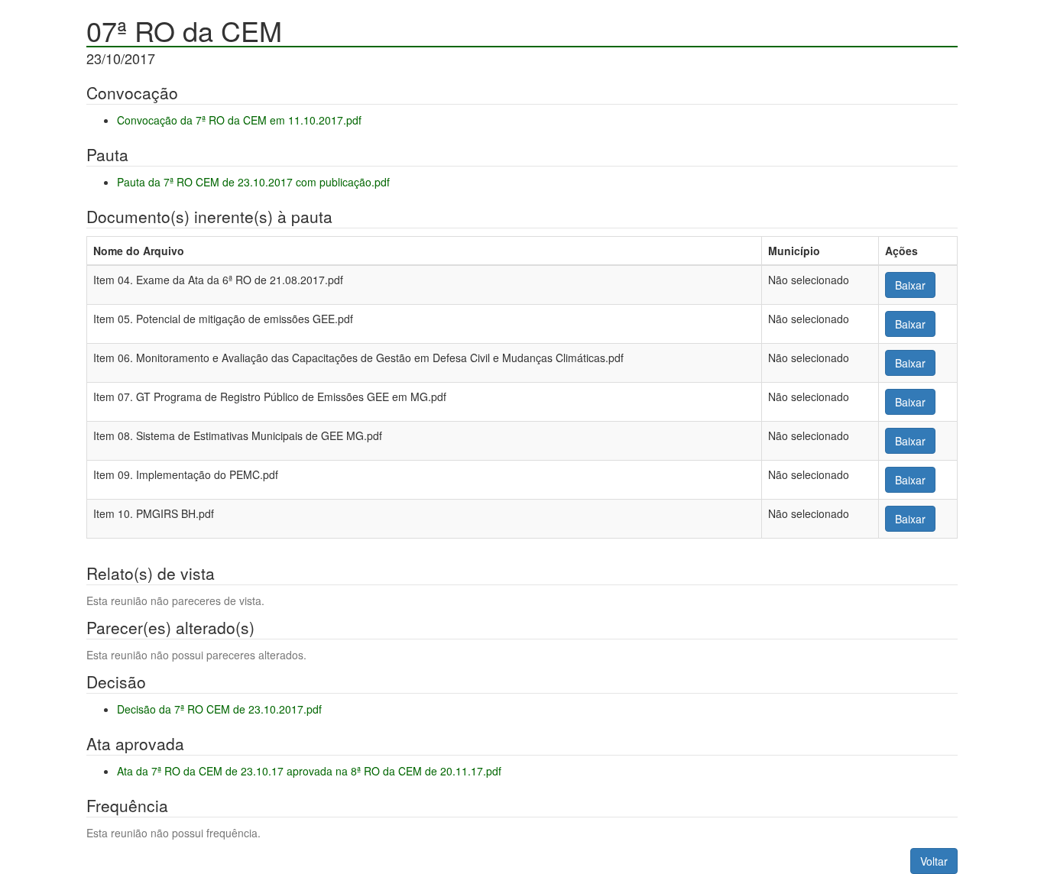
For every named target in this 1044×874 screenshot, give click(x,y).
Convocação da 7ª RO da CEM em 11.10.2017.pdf (239, 120)
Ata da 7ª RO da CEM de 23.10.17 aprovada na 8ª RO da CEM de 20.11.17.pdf (309, 771)
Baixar (910, 285)
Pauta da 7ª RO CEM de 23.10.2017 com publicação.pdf (253, 181)
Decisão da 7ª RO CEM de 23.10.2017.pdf (219, 709)
